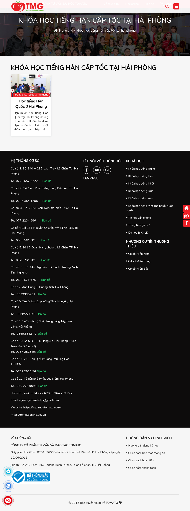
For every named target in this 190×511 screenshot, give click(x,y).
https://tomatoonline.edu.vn (28, 415)
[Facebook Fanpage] (86, 169)
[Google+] (107, 169)
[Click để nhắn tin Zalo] (8, 486)
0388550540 (26, 314)
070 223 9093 (27, 386)
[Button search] (167, 7)
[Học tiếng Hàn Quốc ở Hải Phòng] (31, 85)
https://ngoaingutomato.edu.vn (42, 407)
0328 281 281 (26, 260)
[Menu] (176, 6)
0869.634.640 (26, 334)
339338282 (27, 294)
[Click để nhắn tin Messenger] (8, 471)
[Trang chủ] (186, 208)
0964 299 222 (63, 393)
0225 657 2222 (27, 181)
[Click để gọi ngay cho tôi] (8, 500)
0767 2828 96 (26, 352)
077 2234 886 (26, 221)
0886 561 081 (26, 240)
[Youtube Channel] (97, 169)
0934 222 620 (40, 393)
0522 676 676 (26, 280)
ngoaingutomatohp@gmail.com (39, 400)
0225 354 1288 (27, 201)
